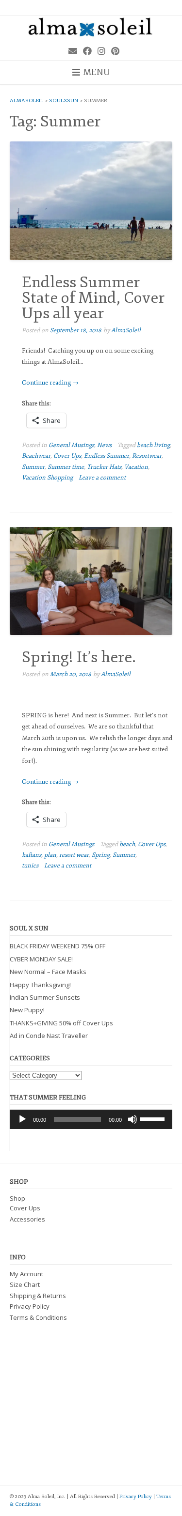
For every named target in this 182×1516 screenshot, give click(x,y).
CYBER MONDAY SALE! (41, 959)
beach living (153, 445)
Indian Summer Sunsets (45, 997)
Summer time (66, 467)
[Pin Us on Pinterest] (115, 51)
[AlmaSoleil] (91, 28)
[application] (91, 1119)
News (104, 445)
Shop (17, 1198)
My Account (26, 1273)
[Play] (22, 1119)
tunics (30, 865)
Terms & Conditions (38, 1317)
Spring (101, 855)
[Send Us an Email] (72, 51)
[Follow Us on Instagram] (101, 51)
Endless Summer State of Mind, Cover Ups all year (93, 298)
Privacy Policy (30, 1306)
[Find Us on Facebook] (87, 51)
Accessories (27, 1219)
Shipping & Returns (38, 1295)
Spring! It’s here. (79, 657)
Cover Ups (67, 456)
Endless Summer (106, 456)
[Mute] (132, 1119)
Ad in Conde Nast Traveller (49, 1035)
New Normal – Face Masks (48, 971)
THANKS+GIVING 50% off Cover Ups (61, 1023)
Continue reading (50, 383)
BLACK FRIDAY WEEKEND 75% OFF (57, 946)
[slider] (153, 1118)
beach (127, 844)
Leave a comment (102, 477)
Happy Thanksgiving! (40, 984)
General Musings (71, 445)
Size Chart (25, 1284)
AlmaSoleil (126, 330)
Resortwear (147, 456)
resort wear (74, 855)
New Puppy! (27, 1010)
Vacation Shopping (47, 477)
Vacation (136, 467)
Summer (33, 467)
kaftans (31, 855)
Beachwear (36, 456)
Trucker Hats (104, 467)
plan (50, 855)
